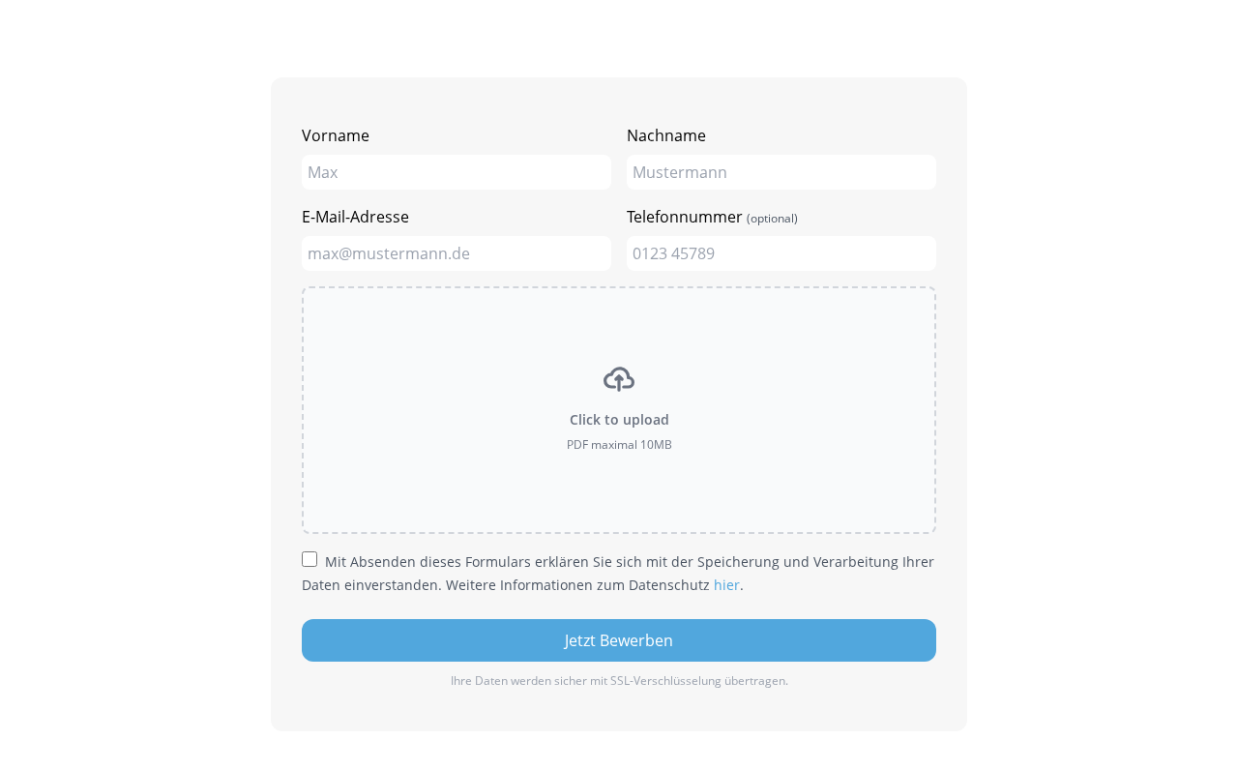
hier (727, 585)
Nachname (666, 135)
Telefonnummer (712, 216)
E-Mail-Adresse (355, 216)
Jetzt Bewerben (619, 640)
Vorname (335, 135)
